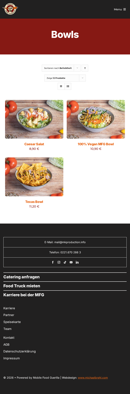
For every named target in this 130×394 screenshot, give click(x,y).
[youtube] (71, 262)
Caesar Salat (34, 144)
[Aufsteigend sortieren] (85, 68)
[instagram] (59, 262)
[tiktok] (65, 262)
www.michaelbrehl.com (93, 377)
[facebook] (52, 262)
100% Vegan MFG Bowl (96, 144)
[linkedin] (77, 262)
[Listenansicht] (67, 86)
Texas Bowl (34, 202)
